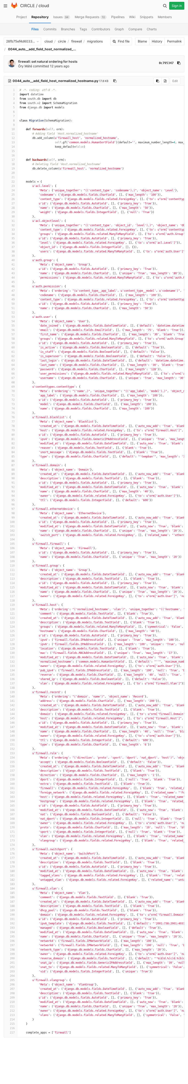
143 (12, 709)
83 (13, 447)
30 (13, 216)
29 (13, 212)
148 (12, 731)
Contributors (100, 29)
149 (12, 735)
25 (13, 194)
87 (13, 465)
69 (13, 386)
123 (12, 622)
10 (13, 129)
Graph (119, 29)
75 (13, 413)
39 (13, 255)
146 (12, 722)
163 (12, 797)
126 (12, 635)
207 (12, 989)
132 (12, 661)
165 (12, 805)
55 (13, 325)
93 (13, 491)
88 (13, 469)
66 (13, 373)
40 (13, 260)
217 (12, 1032)
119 (12, 605)
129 (12, 648)
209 (12, 997)
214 (12, 1019)
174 (12, 845)
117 (12, 596)
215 (12, 1023)
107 (12, 552)
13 (13, 142)
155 (12, 762)
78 (13, 426)
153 (12, 753)
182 (12, 879)
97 (13, 509)
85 (13, 456)
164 (12, 801)
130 (12, 653)
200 (12, 958)
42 (13, 269)
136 (12, 679)
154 (12, 757)
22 (13, 181)
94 (13, 495)
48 (13, 295)
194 (12, 932)
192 (12, 923)
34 (13, 234)
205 (12, 980)
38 (13, 251)
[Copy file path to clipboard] (115, 81)
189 (12, 910)
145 (12, 718)
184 (12, 888)
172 (12, 836)
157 (12, 770)
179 (12, 866)
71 (13, 395)
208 (12, 993)
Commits (49, 29)
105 (12, 543)
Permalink (174, 41)
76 (13, 417)
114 (12, 583)
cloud (44, 5)
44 (13, 277)
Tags (83, 29)
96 (13, 504)
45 (13, 282)
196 (12, 941)
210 (12, 1002)
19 (13, 168)
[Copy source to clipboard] (158, 80)
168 (12, 818)
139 (12, 692)
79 (13, 430)
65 (13, 369)
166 (12, 810)
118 (12, 600)
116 (12, 591)
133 (12, 666)
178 (12, 862)
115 (12, 587)
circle (62, 41)
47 (13, 290)
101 (12, 526)
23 (13, 186)
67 (13, 378)
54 (13, 321)
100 (12, 522)
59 (13, 343)
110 (12, 565)
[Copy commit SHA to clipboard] (178, 63)
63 (13, 360)
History (157, 41)
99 (13, 517)
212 (12, 1010)
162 (12, 792)
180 (12, 871)
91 (13, 482)
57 (13, 334)
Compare (135, 29)
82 (13, 443)
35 (13, 238)
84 (13, 452)
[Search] (165, 6)
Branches (68, 29)
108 (12, 557)
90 (13, 478)
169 (12, 823)
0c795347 (166, 63)
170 (12, 827)
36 (13, 242)
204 (12, 975)
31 (13, 221)
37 (13, 247)
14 (13, 146)
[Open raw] (165, 80)
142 (12, 705)
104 (12, 539)
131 (12, 657)
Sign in (177, 6)
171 (12, 831)
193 (12, 927)
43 (13, 273)
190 (12, 914)
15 (13, 151)
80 (13, 434)
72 (13, 399)
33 (13, 229)
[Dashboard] (14, 7)
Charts (152, 29)
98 (13, 513)
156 (12, 766)
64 (13, 365)
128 (12, 644)
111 (12, 570)
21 (13, 177)
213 (12, 1015)
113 (12, 578)
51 (13, 308)
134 (12, 670)
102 (12, 530)
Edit (175, 81)
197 (12, 945)
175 (12, 849)
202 (12, 967)
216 (12, 1028)
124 (12, 626)
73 (13, 404)
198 (12, 949)
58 (13, 338)
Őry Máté (25, 66)
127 (12, 639)
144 (12, 714)
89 (13, 474)
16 (13, 155)
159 (12, 779)
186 (12, 897)
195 (12, 936)
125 (12, 631)
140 (12, 696)
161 (12, 788)
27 (13, 203)
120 (12, 609)
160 (12, 783)
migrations (95, 41)
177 (12, 858)
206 (12, 984)
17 (13, 159)
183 (12, 884)
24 (13, 190)
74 (13, 408)
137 (12, 683)
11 (13, 133)
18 (13, 164)
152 (12, 749)
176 (12, 853)
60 (13, 347)
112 (12, 574)
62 (13, 356)
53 (13, 317)
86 (13, 461)
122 (12, 618)
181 (12, 875)
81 (13, 439)
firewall (76, 41)
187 (12, 901)
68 (13, 382)
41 (13, 264)
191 (12, 919)
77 (13, 421)
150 (12, 740)
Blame (142, 41)
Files (35, 29)
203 (12, 971)
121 (12, 613)
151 (12, 744)
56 (13, 330)
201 (12, 962)
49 (13, 299)
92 (13, 487)
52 (13, 312)
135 (12, 674)
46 (13, 286)
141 (12, 701)
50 (13, 303)
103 (12, 535)
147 (12, 727)
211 (12, 1006)
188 (12, 906)
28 (13, 207)
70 (13, 391)
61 (13, 351)
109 (12, 561)
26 (13, 199)
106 (12, 548)
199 (12, 954)
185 (12, 893)
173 (12, 840)
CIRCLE (27, 5)
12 (13, 138)
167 (12, 814)
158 (12, 775)
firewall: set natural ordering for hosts (47, 61)
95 (13, 500)
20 (13, 173)
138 (12, 687)
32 (13, 225)
